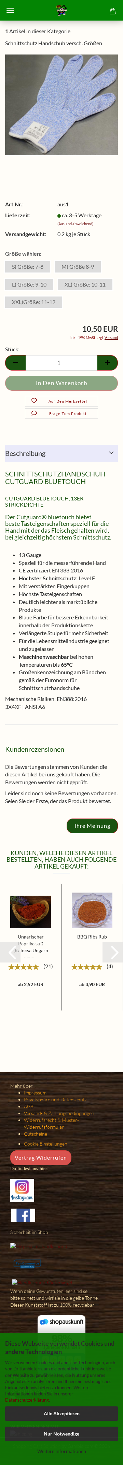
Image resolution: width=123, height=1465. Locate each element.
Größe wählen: (23, 253)
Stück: (12, 349)
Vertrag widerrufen (41, 1157)
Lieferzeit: (17, 215)
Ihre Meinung (92, 825)
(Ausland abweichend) (75, 223)
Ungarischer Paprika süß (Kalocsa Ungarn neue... (30, 945)
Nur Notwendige (61, 1434)
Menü (10, 10)
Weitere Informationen (61, 1451)
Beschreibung (25, 453)
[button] (10, 952)
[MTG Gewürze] (61, 10)
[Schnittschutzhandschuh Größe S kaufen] (61, 104)
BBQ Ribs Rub (92, 937)
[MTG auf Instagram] (22, 1189)
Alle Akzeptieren (62, 1413)
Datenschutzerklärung (27, 1400)
